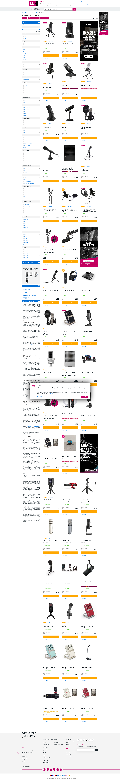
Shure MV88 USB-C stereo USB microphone (69, 84)
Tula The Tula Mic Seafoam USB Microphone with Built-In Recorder (50, 667)
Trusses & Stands (46, 762)
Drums (44, 755)
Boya (24, 57)
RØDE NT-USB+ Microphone (49, 499)
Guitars (44, 752)
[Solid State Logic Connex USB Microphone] (89, 277)
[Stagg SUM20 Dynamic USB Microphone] (70, 611)
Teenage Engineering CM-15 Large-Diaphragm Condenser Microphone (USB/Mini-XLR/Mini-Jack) (70, 374)
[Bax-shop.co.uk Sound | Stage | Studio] (33, 3)
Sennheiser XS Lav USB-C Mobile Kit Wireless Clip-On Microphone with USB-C (89, 501)
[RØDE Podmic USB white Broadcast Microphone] (51, 359)
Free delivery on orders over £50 (46, 3)
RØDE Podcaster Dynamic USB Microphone (50, 541)
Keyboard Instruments (47, 757)
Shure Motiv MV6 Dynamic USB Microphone (69, 126)
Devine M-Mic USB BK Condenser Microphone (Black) (51, 44)
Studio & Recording (46, 745)
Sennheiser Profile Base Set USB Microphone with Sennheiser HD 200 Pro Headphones (50, 417)
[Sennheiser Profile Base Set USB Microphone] (51, 113)
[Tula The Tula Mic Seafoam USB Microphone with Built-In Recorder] (51, 652)
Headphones (45, 749)
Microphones (45, 747)
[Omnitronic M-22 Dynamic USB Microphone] (51, 153)
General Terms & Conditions (71, 751)
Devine (24, 49)
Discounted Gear (26, 289)
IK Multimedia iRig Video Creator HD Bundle (69, 414)
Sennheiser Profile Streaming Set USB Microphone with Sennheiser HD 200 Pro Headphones (50, 251)
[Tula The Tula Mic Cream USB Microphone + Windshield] (70, 693)
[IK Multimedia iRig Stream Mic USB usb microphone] (89, 400)
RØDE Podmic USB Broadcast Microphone (69, 250)
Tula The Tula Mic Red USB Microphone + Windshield (87, 707)
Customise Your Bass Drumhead (29, 295)
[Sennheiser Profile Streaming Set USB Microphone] (51, 196)
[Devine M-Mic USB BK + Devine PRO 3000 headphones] (70, 277)
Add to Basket (51, 55)
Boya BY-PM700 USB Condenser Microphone (88, 541)
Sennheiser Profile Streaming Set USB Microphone (50, 209)
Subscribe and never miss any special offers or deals (86, 746)
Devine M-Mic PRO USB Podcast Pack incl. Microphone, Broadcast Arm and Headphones (88, 210)
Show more (25, 59)
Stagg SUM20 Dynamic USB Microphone (68, 625)
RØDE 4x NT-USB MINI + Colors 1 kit (88, 373)
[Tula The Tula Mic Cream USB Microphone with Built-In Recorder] (70, 652)
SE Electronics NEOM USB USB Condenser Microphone (50, 625)
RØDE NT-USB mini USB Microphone (67, 44)
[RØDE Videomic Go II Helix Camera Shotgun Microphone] (70, 486)
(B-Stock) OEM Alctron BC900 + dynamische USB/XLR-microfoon (70, 457)
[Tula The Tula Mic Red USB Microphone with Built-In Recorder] (89, 611)
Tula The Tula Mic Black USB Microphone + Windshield (50, 459)
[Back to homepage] (32, 8)
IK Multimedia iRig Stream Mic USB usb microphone (88, 416)
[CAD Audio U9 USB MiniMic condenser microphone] (51, 693)
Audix (24, 55)
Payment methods (69, 739)
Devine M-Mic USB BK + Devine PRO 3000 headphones (69, 291)
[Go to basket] (87, 4)
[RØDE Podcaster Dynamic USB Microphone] (51, 527)
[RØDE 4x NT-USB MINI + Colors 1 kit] (89, 359)
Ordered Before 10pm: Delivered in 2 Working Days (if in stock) (52, 5)
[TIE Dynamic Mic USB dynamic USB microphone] (89, 153)
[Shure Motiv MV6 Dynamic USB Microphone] (70, 113)
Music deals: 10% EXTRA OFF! (29, 288)
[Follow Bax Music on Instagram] (89, 740)
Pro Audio (44, 742)
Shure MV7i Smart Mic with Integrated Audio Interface (87, 582)
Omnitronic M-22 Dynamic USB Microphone (50, 169)
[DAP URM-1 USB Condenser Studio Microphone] (70, 527)
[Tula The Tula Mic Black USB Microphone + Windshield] (51, 443)
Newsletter (56, 742)
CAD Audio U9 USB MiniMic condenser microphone (49, 707)
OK (85, 396)
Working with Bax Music (58, 744)
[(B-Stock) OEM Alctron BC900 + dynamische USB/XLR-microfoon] (70, 443)
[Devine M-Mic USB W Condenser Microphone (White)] (89, 71)
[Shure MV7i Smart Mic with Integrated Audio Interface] (89, 568)
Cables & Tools (45, 760)
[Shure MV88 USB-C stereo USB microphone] (70, 71)
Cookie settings (68, 755)
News (55, 740)
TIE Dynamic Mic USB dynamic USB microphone (88, 169)
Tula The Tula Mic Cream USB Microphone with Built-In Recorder (69, 667)
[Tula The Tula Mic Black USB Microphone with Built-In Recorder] (70, 318)
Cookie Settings (40, 396)
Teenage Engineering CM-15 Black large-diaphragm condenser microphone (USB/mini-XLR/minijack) (68, 168)
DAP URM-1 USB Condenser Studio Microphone (68, 541)
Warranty (67, 744)
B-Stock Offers (26, 291)
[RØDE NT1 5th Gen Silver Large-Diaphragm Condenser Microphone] (51, 318)
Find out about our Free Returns (28, 752)
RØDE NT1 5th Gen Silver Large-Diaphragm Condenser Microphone (50, 333)
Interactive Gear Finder (34, 17)
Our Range (56, 739)
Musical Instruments (46, 750)
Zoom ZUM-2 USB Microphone (50, 584)
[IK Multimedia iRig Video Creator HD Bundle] (70, 400)
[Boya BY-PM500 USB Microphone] (89, 318)
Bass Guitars (45, 754)
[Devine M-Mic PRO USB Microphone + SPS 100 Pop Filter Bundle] (70, 196)
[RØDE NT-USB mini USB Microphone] (70, 30)
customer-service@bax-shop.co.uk (31, 767)
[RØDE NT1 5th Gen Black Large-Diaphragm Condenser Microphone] (89, 113)
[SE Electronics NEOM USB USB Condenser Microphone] (51, 611)
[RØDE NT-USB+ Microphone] (51, 486)
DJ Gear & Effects (46, 744)
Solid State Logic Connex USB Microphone (88, 291)
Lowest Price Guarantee (75, 5)
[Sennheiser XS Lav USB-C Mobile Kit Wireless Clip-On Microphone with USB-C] (89, 486)
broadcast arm (27, 413)
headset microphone (27, 371)
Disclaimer (68, 752)
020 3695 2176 (27, 766)
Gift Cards (25, 298)
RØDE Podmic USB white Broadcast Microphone (48, 373)
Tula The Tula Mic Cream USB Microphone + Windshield (69, 707)
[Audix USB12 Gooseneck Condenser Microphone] (89, 652)
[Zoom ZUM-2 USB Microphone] (51, 568)
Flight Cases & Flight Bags (47, 763)
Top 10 (25, 17)
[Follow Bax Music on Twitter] (81, 740)
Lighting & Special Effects (47, 758)
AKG (23, 51)
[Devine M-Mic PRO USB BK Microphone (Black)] (51, 71)
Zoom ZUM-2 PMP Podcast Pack (69, 584)
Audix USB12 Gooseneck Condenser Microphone (86, 666)
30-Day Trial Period (74, 3)
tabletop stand (29, 405)
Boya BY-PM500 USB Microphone (89, 331)
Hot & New (45, 740)
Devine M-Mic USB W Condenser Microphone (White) (88, 84)
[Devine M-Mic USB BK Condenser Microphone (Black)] (51, 30)
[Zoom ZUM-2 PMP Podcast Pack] (70, 568)
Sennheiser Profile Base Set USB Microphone (50, 126)
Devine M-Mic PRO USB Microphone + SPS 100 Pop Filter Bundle (70, 210)
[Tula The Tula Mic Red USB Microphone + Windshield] (89, 693)
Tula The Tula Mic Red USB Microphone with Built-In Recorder (87, 626)
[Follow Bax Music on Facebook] (78, 740)
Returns (67, 742)
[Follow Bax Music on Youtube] (84, 740)
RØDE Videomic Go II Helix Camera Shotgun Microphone (69, 500)
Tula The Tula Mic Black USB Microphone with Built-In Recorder (69, 333)
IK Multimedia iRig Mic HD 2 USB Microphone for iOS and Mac (50, 291)
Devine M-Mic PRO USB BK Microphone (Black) (49, 86)
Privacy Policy (51, 393)
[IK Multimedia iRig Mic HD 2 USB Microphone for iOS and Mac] (51, 277)
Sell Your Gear (26, 294)
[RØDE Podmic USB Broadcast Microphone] (70, 236)
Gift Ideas (25, 292)
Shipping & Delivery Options (71, 740)
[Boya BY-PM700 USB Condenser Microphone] (89, 527)
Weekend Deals (26, 297)
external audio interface (31, 344)
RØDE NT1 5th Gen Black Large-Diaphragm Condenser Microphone (88, 127)
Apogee (24, 53)
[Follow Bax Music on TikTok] (87, 740)
